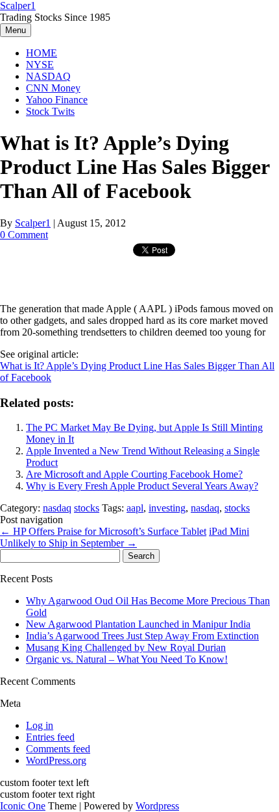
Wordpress (157, 805)
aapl (135, 507)
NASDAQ (48, 76)
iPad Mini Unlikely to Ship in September (124, 537)
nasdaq (57, 507)
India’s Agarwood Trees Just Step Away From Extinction (142, 635)
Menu (15, 30)
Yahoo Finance (57, 99)
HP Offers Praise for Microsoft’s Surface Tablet (103, 531)
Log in (39, 725)
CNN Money (53, 87)
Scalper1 (18, 5)
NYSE (40, 64)
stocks (86, 507)
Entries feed (50, 737)
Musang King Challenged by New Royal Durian (126, 647)
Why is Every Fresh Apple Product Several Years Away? (142, 485)
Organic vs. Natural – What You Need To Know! (127, 659)
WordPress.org (56, 760)
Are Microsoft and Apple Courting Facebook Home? (134, 474)
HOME (41, 52)
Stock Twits (50, 111)
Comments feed (58, 748)
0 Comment (24, 234)
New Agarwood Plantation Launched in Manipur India (138, 624)
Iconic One (22, 805)
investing (167, 507)
